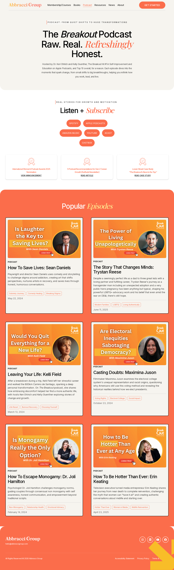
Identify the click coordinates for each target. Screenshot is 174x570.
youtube (92, 133)
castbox (87, 142)
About (120, 5)
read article (87, 175)
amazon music (70, 133)
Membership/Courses (59, 5)
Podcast (87, 5)
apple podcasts (95, 123)
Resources (100, 5)
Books (76, 5)
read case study (143, 175)
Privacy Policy (143, 558)
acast (108, 133)
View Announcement (31, 175)
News (112, 5)
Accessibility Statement (124, 558)
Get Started (152, 5)
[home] (25, 5)
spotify (73, 123)
